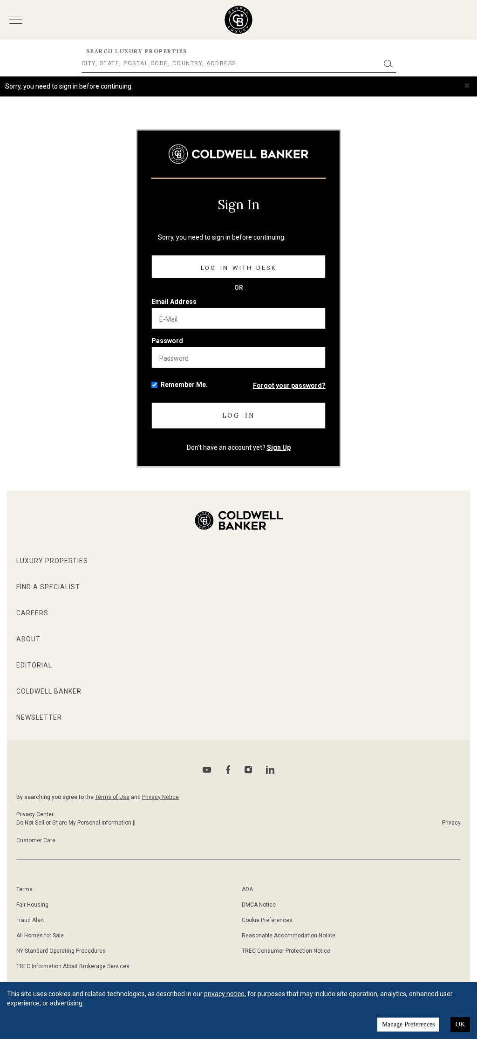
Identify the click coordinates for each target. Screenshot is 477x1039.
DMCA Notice (259, 904)
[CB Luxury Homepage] (238, 154)
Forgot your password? (289, 385)
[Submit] (388, 63)
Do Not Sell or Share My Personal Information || (76, 822)
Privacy (451, 822)
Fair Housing (32, 904)
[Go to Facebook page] (228, 769)
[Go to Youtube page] (207, 770)
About (28, 639)
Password (167, 340)
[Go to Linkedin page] (270, 769)
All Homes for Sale (40, 935)
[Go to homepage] (239, 20)
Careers (32, 613)
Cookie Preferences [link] (267, 920)
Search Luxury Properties (137, 51)
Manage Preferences (408, 1024)
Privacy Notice (160, 797)
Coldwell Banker (49, 691)
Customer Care (35, 840)
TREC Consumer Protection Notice (286, 951)
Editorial (34, 665)
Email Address (174, 301)
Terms (24, 889)
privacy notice (224, 994)
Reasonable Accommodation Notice (288, 935)
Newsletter (39, 717)
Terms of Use (112, 797)
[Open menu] (15, 20)
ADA (247, 889)
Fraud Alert (30, 920)
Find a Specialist (48, 587)
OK (460, 1024)
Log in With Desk (239, 267)
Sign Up (279, 447)
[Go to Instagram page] (248, 769)
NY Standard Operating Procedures (61, 951)
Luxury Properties (52, 560)
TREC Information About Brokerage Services (72, 966)
